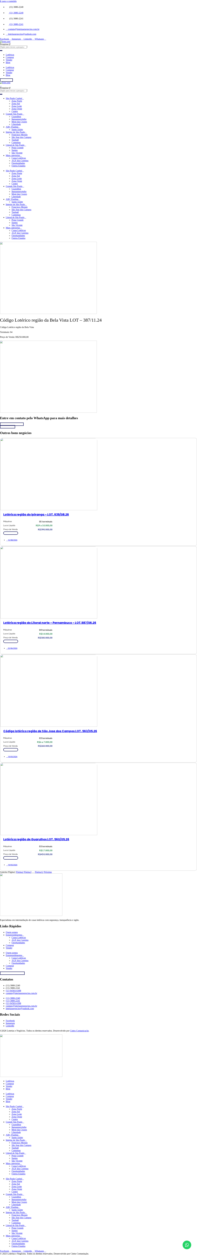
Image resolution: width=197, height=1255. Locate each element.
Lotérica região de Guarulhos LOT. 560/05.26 (36, 839)
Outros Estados (18, 166)
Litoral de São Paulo (15, 145)
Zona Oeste (17, 109)
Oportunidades (18, 163)
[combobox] (13, 47)
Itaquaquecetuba (19, 119)
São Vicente (17, 153)
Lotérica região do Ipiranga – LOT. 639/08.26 (36, 514)
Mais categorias (13, 155)
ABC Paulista (12, 127)
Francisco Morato (20, 134)
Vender (9, 60)
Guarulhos (16, 116)
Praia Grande (18, 147)
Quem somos (12, 932)
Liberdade (16, 124)
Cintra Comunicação (79, 1030)
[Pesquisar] (1, 50)
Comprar (10, 57)
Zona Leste (17, 106)
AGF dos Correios (20, 160)
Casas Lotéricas (19, 158)
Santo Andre (17, 129)
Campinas (16, 142)
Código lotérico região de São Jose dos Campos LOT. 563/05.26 (50, 731)
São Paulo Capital (14, 98)
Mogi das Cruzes (19, 121)
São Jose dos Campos (21, 137)
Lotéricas (10, 54)
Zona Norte (17, 101)
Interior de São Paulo (15, 132)
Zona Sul (16, 103)
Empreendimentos (14, 935)
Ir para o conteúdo (8, 1)
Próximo (48, 872)
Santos (15, 150)
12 (39, 872)
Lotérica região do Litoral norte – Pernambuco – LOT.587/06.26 (49, 623)
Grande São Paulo (14, 114)
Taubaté (15, 140)
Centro (15, 111)
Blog (8, 62)
